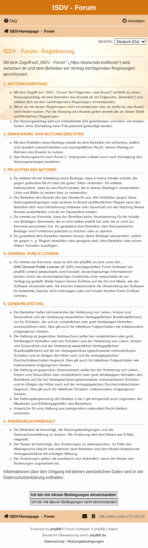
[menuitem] (10, 21)
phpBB (55, 529)
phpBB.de (98, 535)
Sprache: (105, 41)
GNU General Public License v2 (39, 267)
